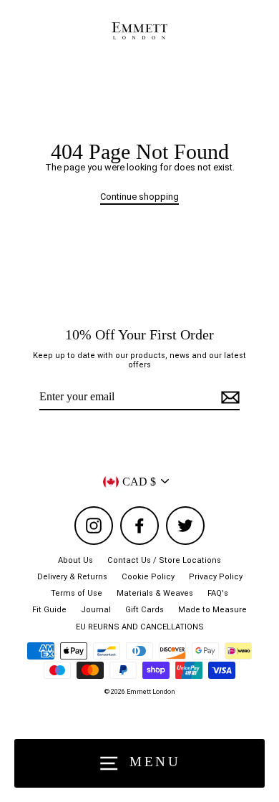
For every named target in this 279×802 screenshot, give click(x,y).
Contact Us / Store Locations (164, 560)
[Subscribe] (228, 397)
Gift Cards (144, 609)
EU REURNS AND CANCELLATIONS (140, 627)
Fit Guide (49, 609)
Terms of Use (76, 593)
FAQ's (217, 593)
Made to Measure (212, 609)
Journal (96, 609)
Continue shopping (139, 196)
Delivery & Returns (72, 576)
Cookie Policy (148, 576)
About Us (75, 560)
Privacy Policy (216, 576)
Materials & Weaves (155, 593)
